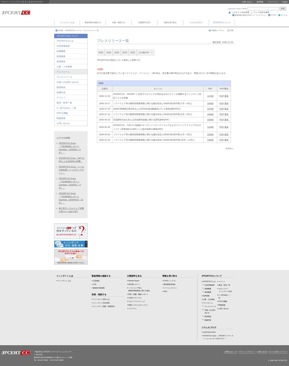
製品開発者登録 (169, 284)
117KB (210, 96)
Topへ (230, 148)
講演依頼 (61, 87)
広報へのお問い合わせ (68, 82)
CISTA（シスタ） (170, 281)
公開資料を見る (144, 22)
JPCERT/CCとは (65, 41)
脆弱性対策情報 (99, 288)
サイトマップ (273, 2)
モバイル (284, 15)
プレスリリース (64, 77)
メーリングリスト (259, 15)
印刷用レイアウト (218, 30)
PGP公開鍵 (62, 113)
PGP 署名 (224, 96)
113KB (210, 127)
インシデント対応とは (101, 299)
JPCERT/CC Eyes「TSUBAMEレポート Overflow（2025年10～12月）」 (71, 198)
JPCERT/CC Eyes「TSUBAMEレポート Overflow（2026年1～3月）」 (70, 183)
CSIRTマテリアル (135, 298)
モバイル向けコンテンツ (278, 352)
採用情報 (260, 2)
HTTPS (273, 15)
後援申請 (61, 92)
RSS (249, 15)
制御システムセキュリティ (138, 305)
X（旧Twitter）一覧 (66, 108)
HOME (60, 30)
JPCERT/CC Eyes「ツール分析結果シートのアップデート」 (71, 170)
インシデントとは (67, 22)
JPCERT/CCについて (221, 22)
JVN (94, 284)
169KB (210, 103)
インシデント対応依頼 (101, 303)
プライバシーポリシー (247, 352)
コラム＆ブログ (196, 22)
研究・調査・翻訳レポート (138, 294)
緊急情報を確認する (93, 22)
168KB (210, 140)
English (284, 2)
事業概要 (61, 56)
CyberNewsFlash (209, 332)
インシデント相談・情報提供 (104, 306)
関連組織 (61, 118)
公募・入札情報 (64, 66)
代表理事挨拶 (63, 46)
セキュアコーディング (136, 301)
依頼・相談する (118, 22)
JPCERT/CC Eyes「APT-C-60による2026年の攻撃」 (72, 159)
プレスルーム (63, 72)
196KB (210, 119)
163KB (210, 134)
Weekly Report (133, 281)
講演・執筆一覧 (64, 102)
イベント (61, 97)
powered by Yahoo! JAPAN (237, 8)
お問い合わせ (247, 2)
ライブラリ (132, 308)
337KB (210, 109)
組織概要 (61, 51)
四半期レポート (134, 284)
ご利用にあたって (230, 352)
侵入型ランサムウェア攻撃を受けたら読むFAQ (71, 210)
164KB (210, 114)
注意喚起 (96, 281)
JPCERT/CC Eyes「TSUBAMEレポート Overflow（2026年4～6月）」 (70, 148)
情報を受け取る (170, 22)
